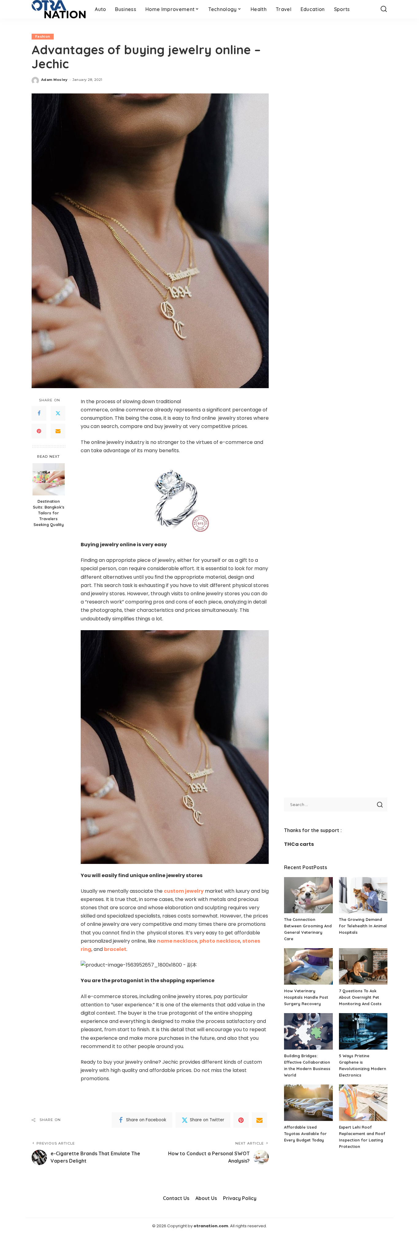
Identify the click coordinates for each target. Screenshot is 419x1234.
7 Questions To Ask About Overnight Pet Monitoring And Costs (360, 997)
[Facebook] (39, 413)
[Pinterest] (39, 431)
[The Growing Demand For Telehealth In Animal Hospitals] (363, 895)
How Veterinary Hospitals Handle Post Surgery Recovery (306, 997)
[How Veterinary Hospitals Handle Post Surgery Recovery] (308, 966)
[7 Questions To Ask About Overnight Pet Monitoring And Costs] (363, 966)
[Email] (58, 431)
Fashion (42, 36)
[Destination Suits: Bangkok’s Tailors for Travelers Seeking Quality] (49, 479)
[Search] (383, 9)
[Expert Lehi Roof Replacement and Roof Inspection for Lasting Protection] (363, 1102)
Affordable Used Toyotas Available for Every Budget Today (305, 1133)
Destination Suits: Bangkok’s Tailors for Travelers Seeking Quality (48, 513)
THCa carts (299, 844)
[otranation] (59, 9)
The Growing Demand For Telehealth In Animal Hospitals (363, 926)
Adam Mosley (54, 80)
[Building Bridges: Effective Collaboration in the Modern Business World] (308, 1031)
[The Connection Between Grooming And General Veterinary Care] (308, 895)
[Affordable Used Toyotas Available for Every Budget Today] (308, 1102)
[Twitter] (58, 413)
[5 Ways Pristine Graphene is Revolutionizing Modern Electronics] (363, 1031)
